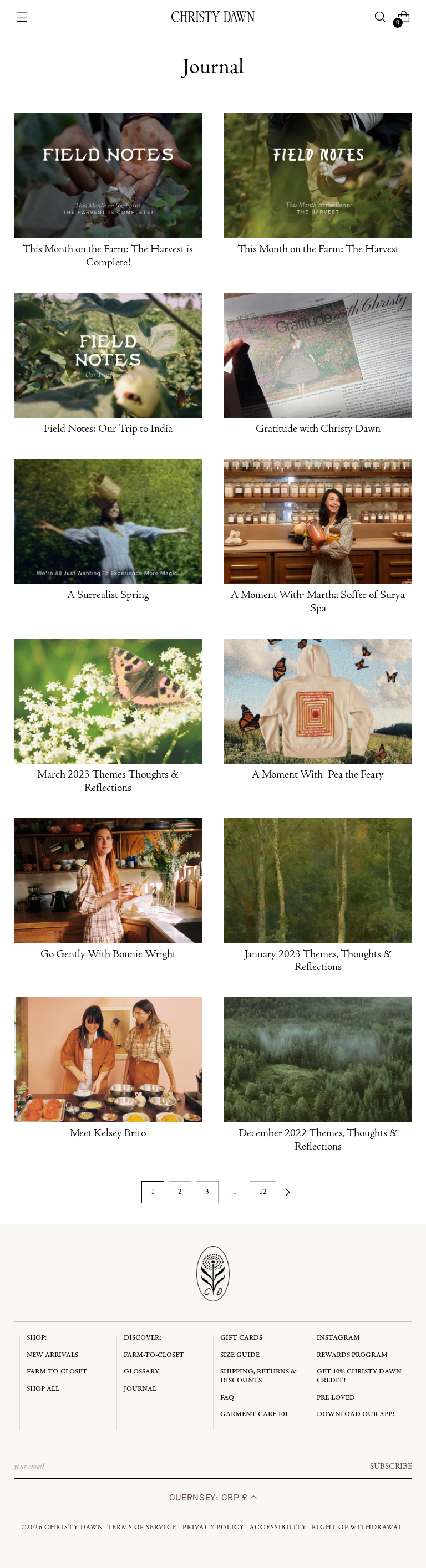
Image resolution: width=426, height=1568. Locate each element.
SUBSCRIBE (391, 1466)
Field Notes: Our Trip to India (108, 429)
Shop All (43, 1388)
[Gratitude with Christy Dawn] (318, 355)
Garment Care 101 (254, 1414)
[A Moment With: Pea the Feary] (318, 701)
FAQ (227, 1397)
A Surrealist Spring (108, 595)
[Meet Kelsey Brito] (108, 1059)
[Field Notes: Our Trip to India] (108, 355)
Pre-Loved (336, 1397)
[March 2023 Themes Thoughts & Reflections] (108, 701)
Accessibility (278, 1527)
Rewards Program (352, 1355)
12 (263, 1192)
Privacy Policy (213, 1527)
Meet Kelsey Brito (108, 1134)
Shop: (37, 1337)
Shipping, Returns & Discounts (258, 1376)
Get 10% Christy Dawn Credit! (359, 1376)
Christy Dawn (73, 1527)
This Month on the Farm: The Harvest (318, 250)
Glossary (141, 1371)
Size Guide (240, 1355)
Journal (140, 1388)
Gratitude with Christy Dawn (318, 429)
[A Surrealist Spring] (108, 521)
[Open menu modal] (22, 17)
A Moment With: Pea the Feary (318, 775)
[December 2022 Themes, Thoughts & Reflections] (318, 1059)
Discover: (143, 1337)
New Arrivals (52, 1355)
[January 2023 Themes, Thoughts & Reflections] (318, 880)
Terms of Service (142, 1527)
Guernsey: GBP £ (209, 1497)
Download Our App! (355, 1414)
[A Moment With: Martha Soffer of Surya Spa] (318, 521)
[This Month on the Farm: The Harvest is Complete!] (108, 175)
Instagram (338, 1337)
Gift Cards (241, 1337)
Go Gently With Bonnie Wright (108, 955)
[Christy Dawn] (213, 16)
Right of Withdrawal (357, 1527)
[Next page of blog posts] (287, 1192)
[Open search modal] (379, 17)
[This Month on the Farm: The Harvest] (318, 175)
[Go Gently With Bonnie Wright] (108, 880)
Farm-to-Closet (57, 1371)
